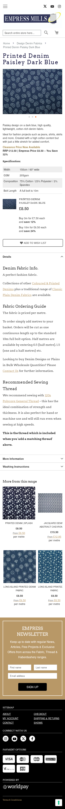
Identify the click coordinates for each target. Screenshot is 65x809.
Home (6, 43)
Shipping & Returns (46, 718)
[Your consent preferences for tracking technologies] (58, 802)
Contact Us (10, 371)
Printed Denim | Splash (19, 523)
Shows (38, 722)
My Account (10, 718)
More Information (13, 458)
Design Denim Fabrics (29, 43)
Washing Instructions (16, 466)
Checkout (40, 714)
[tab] (32, 256)
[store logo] (32, 19)
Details (7, 256)
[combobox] (22, 33)
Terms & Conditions (12, 800)
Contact (8, 722)
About (7, 714)
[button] (29, 117)
